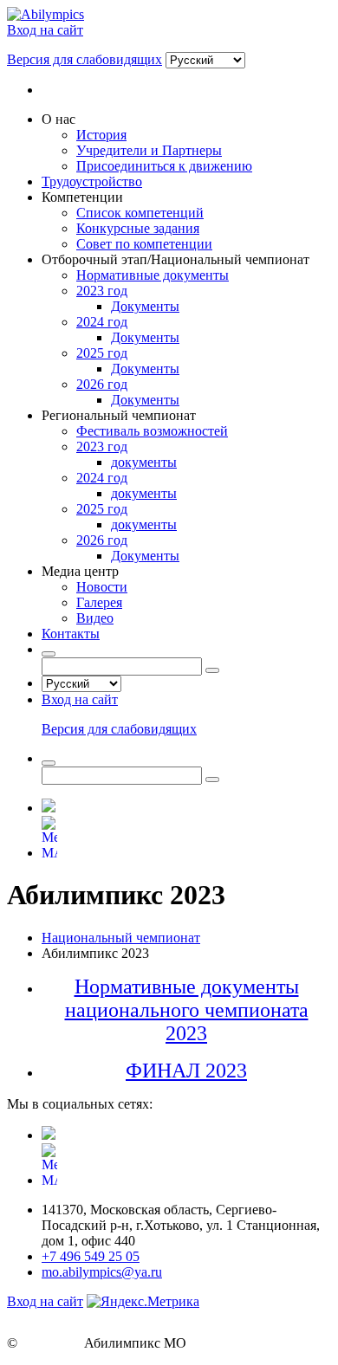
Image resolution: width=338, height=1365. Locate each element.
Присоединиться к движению (164, 165)
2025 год (101, 353)
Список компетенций (140, 212)
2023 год (101, 290)
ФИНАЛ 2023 (186, 1070)
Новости (101, 586)
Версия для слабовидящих (84, 59)
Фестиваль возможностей (152, 431)
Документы (145, 306)
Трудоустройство (92, 181)
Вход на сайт (45, 30)
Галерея (99, 602)
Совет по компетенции (144, 243)
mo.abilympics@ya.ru (102, 1272)
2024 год (101, 321)
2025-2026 (51, 1343)
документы (144, 462)
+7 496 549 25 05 (91, 1256)
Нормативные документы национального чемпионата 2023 (187, 1010)
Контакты (71, 633)
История (101, 134)
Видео (95, 618)
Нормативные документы (152, 275)
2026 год (101, 384)
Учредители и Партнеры (149, 150)
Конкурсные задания (137, 228)
